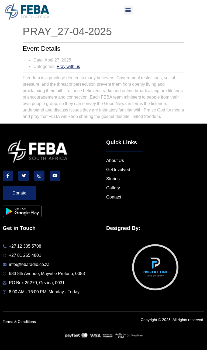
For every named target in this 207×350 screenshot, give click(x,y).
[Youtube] (55, 176)
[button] (128, 10)
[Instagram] (39, 176)
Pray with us (68, 66)
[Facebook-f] (8, 176)
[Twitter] (23, 176)
